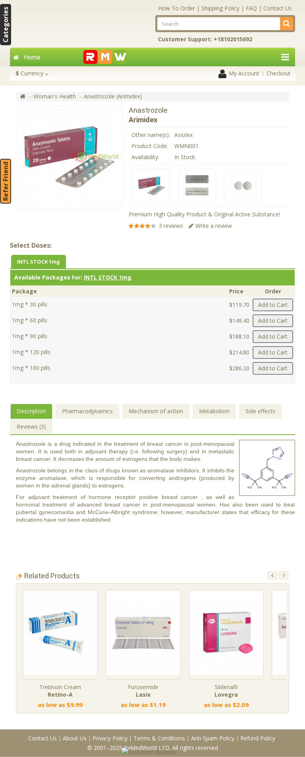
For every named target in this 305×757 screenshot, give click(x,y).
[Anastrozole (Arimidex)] (151, 186)
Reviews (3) (31, 426)
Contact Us (277, 8)
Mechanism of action (156, 411)
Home (32, 57)
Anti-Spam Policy (212, 738)
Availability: (145, 157)
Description (31, 411)
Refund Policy (257, 738)
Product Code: (149, 146)
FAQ (251, 8)
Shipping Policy (220, 8)
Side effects (260, 411)
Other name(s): (150, 135)
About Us (75, 738)
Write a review (213, 225)
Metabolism (214, 411)
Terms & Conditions (159, 738)
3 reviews (171, 225)
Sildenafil (226, 690)
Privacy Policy (110, 738)
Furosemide (143, 690)
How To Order (176, 8)
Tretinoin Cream (60, 690)
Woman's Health (54, 96)
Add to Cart (273, 304)
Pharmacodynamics (87, 411)
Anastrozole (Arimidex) (113, 96)
